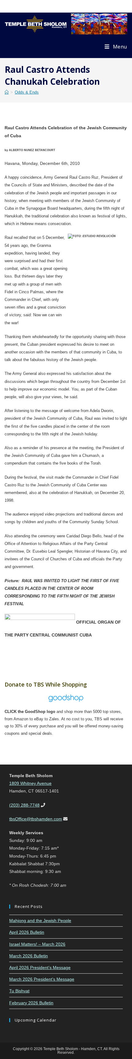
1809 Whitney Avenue (30, 783)
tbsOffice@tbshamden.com (35, 818)
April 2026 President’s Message (40, 967)
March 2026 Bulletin (28, 955)
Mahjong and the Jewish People (40, 920)
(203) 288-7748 (24, 805)
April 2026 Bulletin (26, 932)
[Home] (7, 92)
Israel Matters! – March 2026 (37, 944)
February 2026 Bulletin (31, 1002)
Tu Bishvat (19, 990)
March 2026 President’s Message (41, 979)
